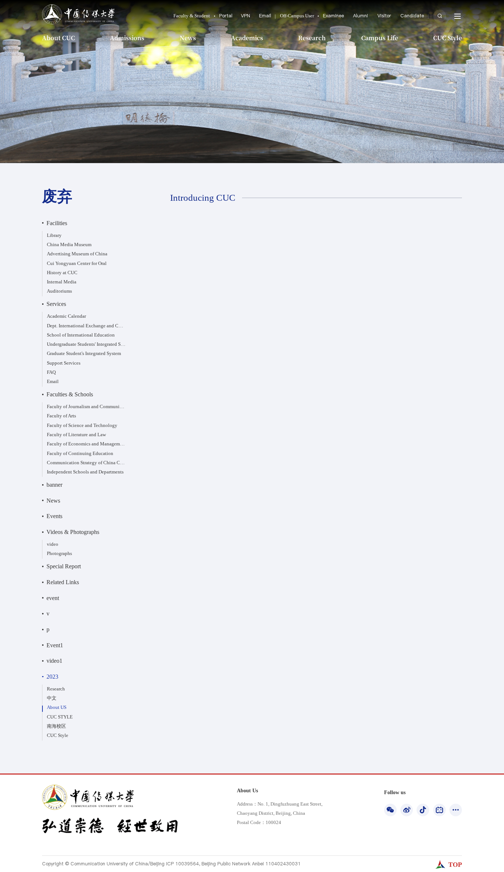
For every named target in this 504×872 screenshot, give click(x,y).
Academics (247, 38)
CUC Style (447, 38)
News (188, 38)
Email (265, 16)
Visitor (384, 16)
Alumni (360, 16)
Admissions (127, 38)
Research (312, 38)
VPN (245, 16)
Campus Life (379, 38)
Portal (225, 16)
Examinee (333, 16)
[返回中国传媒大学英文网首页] (78, 6)
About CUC (58, 38)
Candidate (412, 16)
